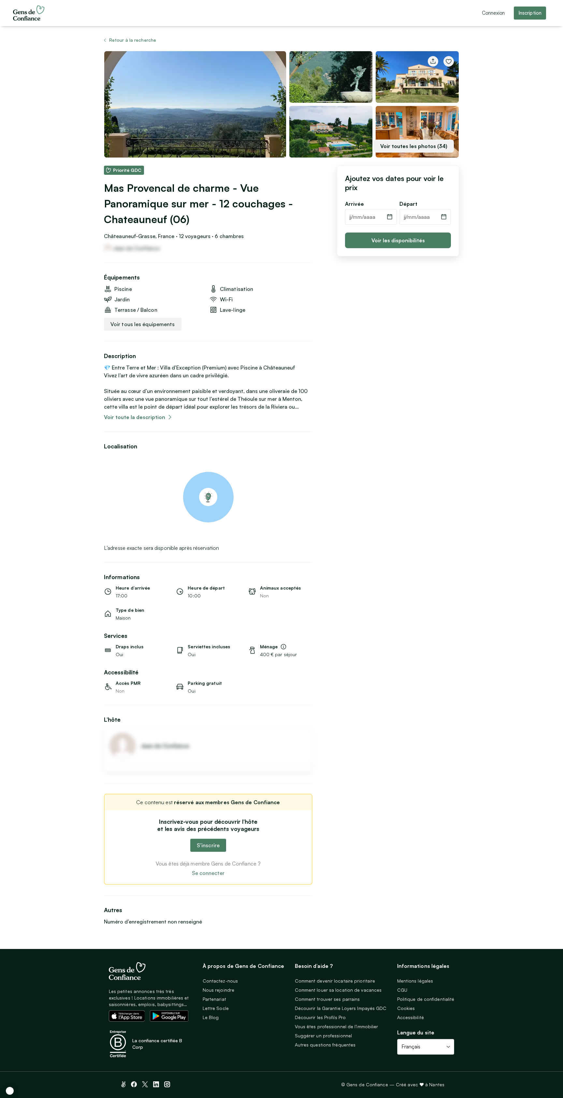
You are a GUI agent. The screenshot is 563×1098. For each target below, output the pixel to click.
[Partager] (433, 61)
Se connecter (208, 873)
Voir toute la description (134, 417)
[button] (10, 1091)
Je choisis (75, 1065)
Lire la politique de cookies (37, 1043)
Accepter (120, 1065)
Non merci (29, 1065)
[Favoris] (448, 61)
